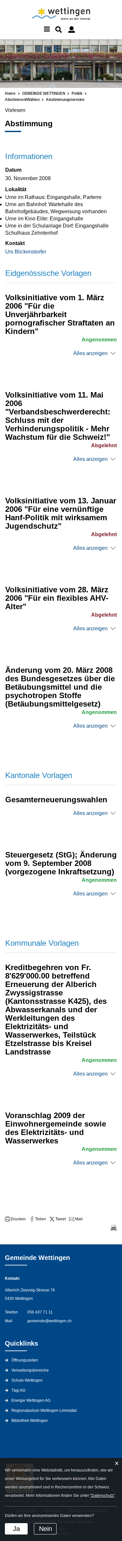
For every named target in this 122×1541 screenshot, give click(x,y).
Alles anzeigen (90, 353)
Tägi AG (18, 1390)
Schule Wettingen (27, 1380)
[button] (15, 1219)
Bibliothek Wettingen (29, 1420)
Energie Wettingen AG (30, 1400)
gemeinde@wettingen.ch (49, 1321)
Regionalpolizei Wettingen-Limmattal (44, 1410)
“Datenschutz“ (102, 1495)
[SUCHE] (58, 29)
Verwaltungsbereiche (30, 1370)
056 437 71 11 (40, 1312)
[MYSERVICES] (71, 29)
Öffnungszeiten (24, 1360)
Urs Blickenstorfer (25, 251)
